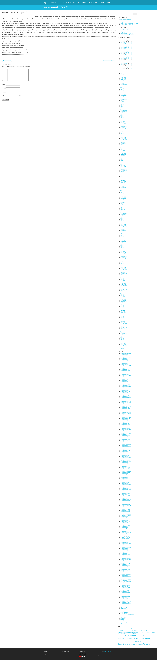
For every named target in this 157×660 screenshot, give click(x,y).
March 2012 (123, 237)
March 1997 (123, 342)
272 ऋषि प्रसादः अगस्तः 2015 (126, 513)
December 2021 (124, 95)
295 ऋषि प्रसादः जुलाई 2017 (125, 541)
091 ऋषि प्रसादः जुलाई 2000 (125, 385)
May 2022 (122, 89)
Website (4, 92)
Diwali (127, 632)
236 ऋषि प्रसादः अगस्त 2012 (126, 470)
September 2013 (124, 217)
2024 (121, 40)
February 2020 (123, 122)
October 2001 (123, 302)
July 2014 (122, 204)
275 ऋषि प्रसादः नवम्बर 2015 (126, 516)
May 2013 (122, 221)
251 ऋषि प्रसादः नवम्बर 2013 (126, 487)
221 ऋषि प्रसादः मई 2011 (125, 452)
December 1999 (124, 323)
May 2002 (122, 294)
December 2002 (124, 285)
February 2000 (123, 322)
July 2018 (122, 145)
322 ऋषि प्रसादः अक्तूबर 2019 (126, 574)
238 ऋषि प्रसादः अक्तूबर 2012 (126, 472)
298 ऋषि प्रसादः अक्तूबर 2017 (126, 544)
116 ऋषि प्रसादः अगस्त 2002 (126, 411)
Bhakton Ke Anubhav (137, 630)
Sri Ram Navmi (131, 641)
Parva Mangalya (121, 636)
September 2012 (124, 230)
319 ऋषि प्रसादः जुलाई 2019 (125, 570)
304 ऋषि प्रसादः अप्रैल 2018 (126, 552)
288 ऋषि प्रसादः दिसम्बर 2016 (126, 532)
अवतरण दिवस (123, 618)
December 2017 (124, 154)
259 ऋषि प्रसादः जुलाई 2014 (125, 497)
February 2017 (123, 166)
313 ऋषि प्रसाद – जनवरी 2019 (126, 563)
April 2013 (122, 223)
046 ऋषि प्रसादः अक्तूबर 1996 (126, 353)
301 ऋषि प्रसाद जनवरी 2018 (125, 548)
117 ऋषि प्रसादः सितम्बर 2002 (126, 412)
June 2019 (122, 132)
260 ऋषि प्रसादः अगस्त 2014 (126, 498)
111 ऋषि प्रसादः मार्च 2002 (125, 405)
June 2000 (122, 317)
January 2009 (123, 283)
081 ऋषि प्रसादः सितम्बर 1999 (126, 374)
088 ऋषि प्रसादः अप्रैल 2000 (126, 381)
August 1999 (123, 328)
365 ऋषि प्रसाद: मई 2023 (125, 604)
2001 (121, 62)
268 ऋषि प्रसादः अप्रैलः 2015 (126, 508)
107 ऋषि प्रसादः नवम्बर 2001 (126, 400)
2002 (121, 60)
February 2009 (123, 282)
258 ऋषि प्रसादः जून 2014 (125, 495)
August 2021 (123, 100)
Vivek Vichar (148, 644)
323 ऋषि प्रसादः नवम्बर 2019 (126, 575)
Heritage (102, 2)
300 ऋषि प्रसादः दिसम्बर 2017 (126, 547)
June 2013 (122, 220)
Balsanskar (121, 630)
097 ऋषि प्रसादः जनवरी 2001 (126, 389)
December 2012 (124, 226)
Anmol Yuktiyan (133, 629)
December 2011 (124, 241)
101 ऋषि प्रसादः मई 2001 (125, 394)
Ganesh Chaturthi (124, 607)
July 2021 (122, 101)
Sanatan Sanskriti (150, 636)
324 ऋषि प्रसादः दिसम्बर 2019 (126, 576)
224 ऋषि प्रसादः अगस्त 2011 (126, 456)
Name (3, 84)
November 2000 (124, 313)
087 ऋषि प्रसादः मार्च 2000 (125, 380)
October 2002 (123, 288)
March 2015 (123, 194)
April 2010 (122, 264)
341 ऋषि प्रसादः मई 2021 (125, 590)
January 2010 (123, 268)
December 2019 (124, 125)
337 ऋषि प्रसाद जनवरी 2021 (125, 585)
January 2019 (123, 138)
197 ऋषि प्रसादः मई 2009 (125, 423)
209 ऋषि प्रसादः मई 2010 (125, 438)
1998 (121, 65)
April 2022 (122, 90)
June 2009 (122, 277)
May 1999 (122, 332)
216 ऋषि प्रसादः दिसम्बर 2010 (126, 446)
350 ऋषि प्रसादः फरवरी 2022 (126, 601)
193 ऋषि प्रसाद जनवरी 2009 (125, 418)
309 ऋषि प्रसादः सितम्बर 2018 (126, 558)
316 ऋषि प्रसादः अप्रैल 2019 (126, 566)
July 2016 (122, 175)
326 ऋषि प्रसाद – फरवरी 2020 (126, 579)
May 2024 (122, 73)
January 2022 (123, 94)
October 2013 (123, 215)
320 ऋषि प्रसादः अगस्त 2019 (126, 571)
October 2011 (123, 242)
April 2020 (122, 120)
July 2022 (122, 87)
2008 (121, 59)
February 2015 (123, 196)
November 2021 (124, 96)
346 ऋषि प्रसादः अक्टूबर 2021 (126, 596)
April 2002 (122, 295)
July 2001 (122, 305)
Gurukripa (32, 15)
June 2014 (122, 206)
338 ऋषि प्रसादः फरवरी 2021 (126, 586)
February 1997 (123, 343)
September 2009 (124, 273)
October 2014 (123, 201)
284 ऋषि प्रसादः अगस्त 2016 (126, 527)
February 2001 (123, 311)
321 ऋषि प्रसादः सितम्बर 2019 (126, 573)
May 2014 (122, 207)
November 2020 (124, 111)
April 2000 (122, 320)
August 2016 (123, 174)
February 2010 (123, 267)
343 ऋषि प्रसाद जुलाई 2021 (125, 592)
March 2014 (123, 209)
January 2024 (123, 78)
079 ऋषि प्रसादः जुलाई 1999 (125, 371)
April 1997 (122, 340)
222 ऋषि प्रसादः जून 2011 (125, 454)
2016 (121, 49)
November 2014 (124, 199)
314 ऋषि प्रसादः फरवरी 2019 (126, 564)
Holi (154, 632)
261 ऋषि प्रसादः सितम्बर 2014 (126, 499)
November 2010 (124, 256)
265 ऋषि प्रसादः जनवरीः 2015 (126, 504)
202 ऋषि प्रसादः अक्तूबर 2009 (126, 429)
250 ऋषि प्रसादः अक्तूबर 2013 (126, 486)
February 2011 (123, 252)
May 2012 (122, 235)
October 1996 (123, 348)
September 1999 (124, 327)
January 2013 (123, 225)
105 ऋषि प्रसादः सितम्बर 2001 (126, 397)
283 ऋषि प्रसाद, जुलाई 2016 (125, 526)
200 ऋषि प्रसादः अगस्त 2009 (126, 427)
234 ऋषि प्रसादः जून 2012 (125, 467)
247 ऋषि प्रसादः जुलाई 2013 (125, 482)
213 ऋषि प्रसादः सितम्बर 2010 (126, 443)
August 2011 (123, 245)
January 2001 (123, 312)
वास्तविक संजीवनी (123, 32)
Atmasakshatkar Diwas (142, 629)
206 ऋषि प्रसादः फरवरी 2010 (126, 434)
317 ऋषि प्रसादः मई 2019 (125, 568)
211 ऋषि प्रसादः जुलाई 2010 (125, 440)
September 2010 (124, 258)
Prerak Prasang (130, 636)
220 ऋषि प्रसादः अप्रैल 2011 (126, 451)
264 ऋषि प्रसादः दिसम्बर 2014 (126, 503)
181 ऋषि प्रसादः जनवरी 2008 (126, 417)
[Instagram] (85, 654)
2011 (121, 56)
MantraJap (134, 633)
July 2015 (122, 190)
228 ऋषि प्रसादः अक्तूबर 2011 (126, 460)
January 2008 (123, 284)
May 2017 (122, 163)
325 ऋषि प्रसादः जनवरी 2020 (126, 578)
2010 (121, 57)
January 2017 (123, 168)
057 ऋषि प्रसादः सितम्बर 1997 (126, 365)
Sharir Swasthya (141, 638)
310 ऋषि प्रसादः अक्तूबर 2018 (126, 559)
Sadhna (95, 2)
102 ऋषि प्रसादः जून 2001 (125, 395)
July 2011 (122, 246)
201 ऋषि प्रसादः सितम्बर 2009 (126, 428)
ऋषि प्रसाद (122, 619)
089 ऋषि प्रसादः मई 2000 (125, 383)
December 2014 (124, 198)
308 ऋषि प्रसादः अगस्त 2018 (126, 557)
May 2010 (122, 263)
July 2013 (122, 219)
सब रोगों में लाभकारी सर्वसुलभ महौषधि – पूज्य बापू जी (128, 29)
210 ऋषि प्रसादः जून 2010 (125, 439)
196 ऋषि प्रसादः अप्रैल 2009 (126, 422)
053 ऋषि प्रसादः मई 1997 (125, 362)
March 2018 (123, 150)
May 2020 (122, 118)
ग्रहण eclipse (123, 620)
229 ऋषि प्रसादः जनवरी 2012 (126, 461)
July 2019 (122, 131)
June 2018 (122, 147)
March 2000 (123, 321)
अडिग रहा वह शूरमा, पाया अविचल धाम (109, 60)
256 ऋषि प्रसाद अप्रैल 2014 (125, 493)
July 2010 (122, 261)
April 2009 (122, 279)
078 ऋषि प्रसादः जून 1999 (125, 370)
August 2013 (123, 218)
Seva (127, 638)
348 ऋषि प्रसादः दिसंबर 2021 (126, 598)
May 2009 (122, 278)
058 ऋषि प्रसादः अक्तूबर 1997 (126, 367)
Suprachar (138, 642)
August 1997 (123, 337)
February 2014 (123, 210)
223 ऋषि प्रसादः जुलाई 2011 (125, 455)
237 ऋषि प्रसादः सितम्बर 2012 (126, 471)
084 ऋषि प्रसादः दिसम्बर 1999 (126, 378)
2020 (121, 45)
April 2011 (122, 250)
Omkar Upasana (151, 633)
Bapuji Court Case (127, 630)
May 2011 (122, 248)
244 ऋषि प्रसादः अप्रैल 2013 (126, 478)
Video (83, 2)
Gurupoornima (149, 632)
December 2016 (124, 169)
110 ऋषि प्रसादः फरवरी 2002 (126, 403)
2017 (121, 48)
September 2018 (124, 143)
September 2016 (124, 172)
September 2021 (124, 99)
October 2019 (123, 127)
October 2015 (123, 186)
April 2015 (122, 193)
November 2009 (124, 271)
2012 (121, 54)
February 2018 (123, 152)
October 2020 (123, 112)
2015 (121, 51)
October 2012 (123, 229)
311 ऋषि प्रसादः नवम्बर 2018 (126, 560)
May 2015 (122, 192)
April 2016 (122, 179)
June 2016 (122, 176)
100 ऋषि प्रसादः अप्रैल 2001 (126, 392)
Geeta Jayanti (143, 632)
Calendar (109, 2)
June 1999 (122, 331)
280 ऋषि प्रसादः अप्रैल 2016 (126, 522)
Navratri (147, 633)
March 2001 (123, 310)
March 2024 (123, 76)
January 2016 (123, 182)
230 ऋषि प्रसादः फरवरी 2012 (126, 462)
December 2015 (124, 183)
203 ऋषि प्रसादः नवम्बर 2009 (126, 430)
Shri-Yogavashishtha (143, 640)
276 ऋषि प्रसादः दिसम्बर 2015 (126, 517)
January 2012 (123, 240)
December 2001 (124, 300)
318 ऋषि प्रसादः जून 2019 (125, 569)
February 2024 (123, 77)
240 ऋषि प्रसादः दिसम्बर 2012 (126, 474)
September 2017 (124, 158)
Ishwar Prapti (121, 633)
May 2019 (122, 133)
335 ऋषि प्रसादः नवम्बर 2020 (126, 584)
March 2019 (123, 136)
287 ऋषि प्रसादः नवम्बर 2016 (126, 531)
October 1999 (123, 326)
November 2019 (124, 126)
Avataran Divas (150, 629)
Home (64, 2)
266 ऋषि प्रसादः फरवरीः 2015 (126, 505)
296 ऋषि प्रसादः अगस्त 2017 (126, 542)
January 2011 (123, 253)
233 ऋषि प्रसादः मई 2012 (125, 466)
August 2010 (123, 259)
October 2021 (123, 98)
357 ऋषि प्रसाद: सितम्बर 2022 (126, 603)
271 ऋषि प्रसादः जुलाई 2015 (125, 511)
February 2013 (123, 224)
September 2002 (124, 289)
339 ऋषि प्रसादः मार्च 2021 (125, 587)
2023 (121, 41)
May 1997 (122, 339)
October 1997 (123, 334)
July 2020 (122, 116)
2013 (121, 53)
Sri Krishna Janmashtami (125, 641)
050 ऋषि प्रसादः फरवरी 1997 (126, 358)
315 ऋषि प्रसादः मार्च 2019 (125, 565)
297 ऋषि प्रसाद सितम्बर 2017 (126, 543)
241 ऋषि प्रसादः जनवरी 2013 (126, 476)
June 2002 (122, 293)
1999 (121, 64)
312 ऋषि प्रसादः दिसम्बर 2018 (126, 562)
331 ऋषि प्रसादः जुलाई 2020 (125, 582)
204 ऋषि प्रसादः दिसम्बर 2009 (126, 432)
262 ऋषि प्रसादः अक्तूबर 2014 (126, 500)
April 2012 (122, 236)
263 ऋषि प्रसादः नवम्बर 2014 (126, 501)
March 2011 (123, 251)
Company (45, 654)
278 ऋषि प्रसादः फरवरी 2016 (126, 520)
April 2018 (122, 149)
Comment (4, 80)
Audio (78, 2)
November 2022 (124, 82)
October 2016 (123, 171)
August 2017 (123, 159)
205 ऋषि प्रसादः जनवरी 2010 (126, 433)
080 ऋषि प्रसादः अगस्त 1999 (126, 373)
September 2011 (124, 244)
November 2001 (124, 301)
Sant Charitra (122, 638)
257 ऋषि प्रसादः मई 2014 (125, 494)
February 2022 (123, 93)
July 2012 (122, 233)
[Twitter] (82, 654)
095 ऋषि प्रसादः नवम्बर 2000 (126, 387)
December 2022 (124, 80)
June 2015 (122, 191)
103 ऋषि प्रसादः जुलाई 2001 (125, 396)
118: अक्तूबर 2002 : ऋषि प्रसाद (126, 413)
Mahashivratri (128, 633)
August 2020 (123, 115)
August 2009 (123, 274)
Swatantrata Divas (124, 616)
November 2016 (124, 170)
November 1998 (124, 333)
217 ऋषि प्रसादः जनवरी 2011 (126, 448)
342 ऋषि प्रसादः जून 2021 (125, 591)
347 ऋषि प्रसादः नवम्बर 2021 (126, 597)
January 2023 (123, 79)
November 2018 (124, 141)
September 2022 (124, 84)
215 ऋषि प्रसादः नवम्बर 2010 (126, 445)
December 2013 (124, 213)
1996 (121, 68)
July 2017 (122, 160)
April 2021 (122, 105)
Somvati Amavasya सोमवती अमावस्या (127, 614)
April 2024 (122, 74)
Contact (49, 654)
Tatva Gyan (25, 15)
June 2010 (122, 262)
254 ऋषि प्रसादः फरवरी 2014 (126, 490)
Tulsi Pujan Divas (130, 644)
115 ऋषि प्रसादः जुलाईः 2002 (126, 409)
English (122, 606)
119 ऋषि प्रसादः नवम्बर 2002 (126, 414)
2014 (121, 52)
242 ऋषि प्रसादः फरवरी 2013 (126, 477)
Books (89, 2)
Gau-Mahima (137, 632)
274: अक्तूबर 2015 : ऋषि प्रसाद (15, 15)
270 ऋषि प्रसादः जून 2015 (125, 510)
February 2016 (123, 181)
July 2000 (122, 316)
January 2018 (123, 153)
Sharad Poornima (124, 613)
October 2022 (123, 83)
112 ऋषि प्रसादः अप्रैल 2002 (126, 406)
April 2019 (122, 134)
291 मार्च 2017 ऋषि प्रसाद (125, 536)
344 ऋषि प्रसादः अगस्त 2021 (126, 593)
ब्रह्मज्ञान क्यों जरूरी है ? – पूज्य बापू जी (127, 33)
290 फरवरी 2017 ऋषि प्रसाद (125, 535)
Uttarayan (135, 644)
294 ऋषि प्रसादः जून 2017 (125, 539)
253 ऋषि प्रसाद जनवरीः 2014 (126, 489)
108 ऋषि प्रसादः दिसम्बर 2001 (126, 401)
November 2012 (124, 228)
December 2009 (124, 269)
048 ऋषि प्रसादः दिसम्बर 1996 (126, 356)
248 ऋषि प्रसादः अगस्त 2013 (126, 483)
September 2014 (124, 202)
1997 (121, 67)
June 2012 (122, 234)
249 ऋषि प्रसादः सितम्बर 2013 (126, 484)
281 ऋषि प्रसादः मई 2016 (125, 524)
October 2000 (123, 315)
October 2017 (123, 156)
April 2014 (122, 208)
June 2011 (122, 247)
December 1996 (124, 345)
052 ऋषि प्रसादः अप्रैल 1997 (126, 360)
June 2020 (122, 117)
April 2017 (122, 164)
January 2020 (123, 123)
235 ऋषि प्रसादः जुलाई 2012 (125, 468)
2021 (121, 43)
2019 (121, 46)
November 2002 (124, 286)
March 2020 (123, 121)
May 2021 (122, 104)
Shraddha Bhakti (133, 640)
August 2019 (123, 129)
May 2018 (122, 148)
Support (53, 654)
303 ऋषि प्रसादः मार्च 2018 (125, 551)
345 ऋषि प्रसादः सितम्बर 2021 (126, 595)
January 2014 (123, 212)
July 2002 (122, 291)
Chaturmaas (151, 630)
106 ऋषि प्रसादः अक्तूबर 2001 (126, 398)
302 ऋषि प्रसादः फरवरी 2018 (126, 549)
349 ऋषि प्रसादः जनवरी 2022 (126, 600)
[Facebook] (80, 654)
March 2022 (123, 91)
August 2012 (123, 231)
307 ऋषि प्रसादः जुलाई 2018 (125, 555)
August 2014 (123, 203)
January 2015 (123, 197)
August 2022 (123, 85)
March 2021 (123, 106)
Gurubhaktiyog (123, 608)
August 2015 (123, 188)
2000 (121, 63)
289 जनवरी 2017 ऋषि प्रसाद (125, 533)
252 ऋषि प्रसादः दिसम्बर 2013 (126, 488)
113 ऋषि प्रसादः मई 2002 (125, 407)
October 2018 (123, 142)
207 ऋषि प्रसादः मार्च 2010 (125, 435)
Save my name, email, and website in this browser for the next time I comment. (20, 95)
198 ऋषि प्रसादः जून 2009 (125, 424)
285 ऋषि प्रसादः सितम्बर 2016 (126, 528)
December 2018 (124, 139)
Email (3, 88)
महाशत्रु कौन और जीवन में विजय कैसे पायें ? (127, 22)
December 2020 (124, 110)
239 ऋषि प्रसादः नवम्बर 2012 (126, 473)
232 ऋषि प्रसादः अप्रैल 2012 (126, 465)
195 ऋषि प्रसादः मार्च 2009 (125, 421)
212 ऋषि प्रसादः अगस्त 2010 (126, 441)
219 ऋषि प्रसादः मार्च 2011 (125, 450)
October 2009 (123, 272)
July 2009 (122, 275)
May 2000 (122, 318)
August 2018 (123, 144)
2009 (121, 58)
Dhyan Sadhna (121, 632)
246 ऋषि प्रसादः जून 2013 (125, 481)
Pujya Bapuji (71, 2)
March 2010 (123, 266)
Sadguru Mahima (141, 636)
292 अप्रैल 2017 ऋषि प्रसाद (125, 537)
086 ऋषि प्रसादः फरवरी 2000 (126, 379)
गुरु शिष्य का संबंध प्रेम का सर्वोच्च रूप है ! (127, 24)
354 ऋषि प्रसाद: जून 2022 (125, 602)
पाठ (121, 623)
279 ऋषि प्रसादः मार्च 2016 (125, 521)
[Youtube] (82, 656)
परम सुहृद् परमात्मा (123, 20)
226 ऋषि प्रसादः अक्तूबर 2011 (126, 459)
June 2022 (122, 88)
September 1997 (124, 336)
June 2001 (122, 306)
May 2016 (122, 177)
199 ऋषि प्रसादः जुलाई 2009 (125, 425)
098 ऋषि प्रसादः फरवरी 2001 (126, 390)
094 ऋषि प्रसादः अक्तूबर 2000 (126, 386)
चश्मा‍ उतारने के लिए (124, 622)
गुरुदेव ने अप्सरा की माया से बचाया (126, 19)
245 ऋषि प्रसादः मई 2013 (125, 479)
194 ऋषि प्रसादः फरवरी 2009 (126, 419)
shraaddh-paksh (126, 640)
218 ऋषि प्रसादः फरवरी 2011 (126, 449)
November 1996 (124, 347)
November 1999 (124, 324)
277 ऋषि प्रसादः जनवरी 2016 (126, 519)
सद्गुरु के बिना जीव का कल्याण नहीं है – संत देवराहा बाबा (129, 31)
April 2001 (122, 309)
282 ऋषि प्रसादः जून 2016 (125, 525)
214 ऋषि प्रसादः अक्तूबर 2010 (126, 444)
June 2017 (122, 161)
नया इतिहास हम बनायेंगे (7, 60)
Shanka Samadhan (124, 612)
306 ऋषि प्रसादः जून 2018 (125, 554)
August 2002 (123, 290)
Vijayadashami (140, 644)
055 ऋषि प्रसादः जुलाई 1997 (125, 363)
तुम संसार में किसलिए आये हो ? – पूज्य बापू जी (127, 34)
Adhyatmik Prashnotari (122, 629)
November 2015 (124, 185)
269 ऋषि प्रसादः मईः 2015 (125, 509)
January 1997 (123, 344)
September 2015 (124, 187)
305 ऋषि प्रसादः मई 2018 (125, 553)
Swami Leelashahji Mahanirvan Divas (147, 641)
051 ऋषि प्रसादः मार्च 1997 (125, 359)
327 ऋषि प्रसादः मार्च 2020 (125, 580)
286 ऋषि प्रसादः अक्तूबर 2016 (126, 530)
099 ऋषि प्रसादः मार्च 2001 (125, 391)
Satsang (122, 611)
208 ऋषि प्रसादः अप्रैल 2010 (126, 436)
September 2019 (124, 128)
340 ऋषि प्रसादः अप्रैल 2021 (126, 589)
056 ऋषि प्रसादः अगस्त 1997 (126, 364)
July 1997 (122, 338)
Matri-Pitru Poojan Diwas (141, 633)
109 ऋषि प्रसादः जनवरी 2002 (126, 402)
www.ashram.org (65, 654)
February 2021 (123, 107)
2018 (121, 47)
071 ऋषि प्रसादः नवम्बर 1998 (126, 368)
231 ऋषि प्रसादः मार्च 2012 (125, 463)
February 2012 (123, 239)
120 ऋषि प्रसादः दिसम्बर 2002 (126, 416)
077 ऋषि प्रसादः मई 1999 (125, 369)
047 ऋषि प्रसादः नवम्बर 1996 (126, 354)
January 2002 (123, 299)
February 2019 (123, 137)
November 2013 (124, 214)
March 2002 (123, 296)
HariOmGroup (107, 651)
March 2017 (123, 165)
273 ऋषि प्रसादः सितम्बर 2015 (126, 514)
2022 (121, 42)
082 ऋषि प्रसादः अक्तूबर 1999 (126, 375)
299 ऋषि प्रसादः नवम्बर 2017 (126, 546)
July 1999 (122, 329)
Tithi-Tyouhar (123, 617)
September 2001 (124, 304)
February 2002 (123, 298)
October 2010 (123, 257)
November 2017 (124, 155)
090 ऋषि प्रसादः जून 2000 (125, 384)
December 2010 (124, 255)
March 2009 (123, 280)
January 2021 (123, 109)
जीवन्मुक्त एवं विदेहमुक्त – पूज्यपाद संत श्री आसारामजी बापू (129, 23)
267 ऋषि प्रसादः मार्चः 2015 (125, 506)
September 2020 (124, 114)
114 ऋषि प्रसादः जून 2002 (125, 408)
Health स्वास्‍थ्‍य (123, 609)
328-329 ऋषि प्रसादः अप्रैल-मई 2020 (127, 581)
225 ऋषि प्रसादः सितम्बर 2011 (126, 457)
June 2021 (122, 103)
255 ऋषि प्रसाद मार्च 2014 (125, 492)
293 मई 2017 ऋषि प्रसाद (125, 538)
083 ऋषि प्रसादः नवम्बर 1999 (126, 376)
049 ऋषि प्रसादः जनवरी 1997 (126, 357)
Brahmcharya (146, 630)
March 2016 (123, 180)
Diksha (125, 632)
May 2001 (122, 307)
